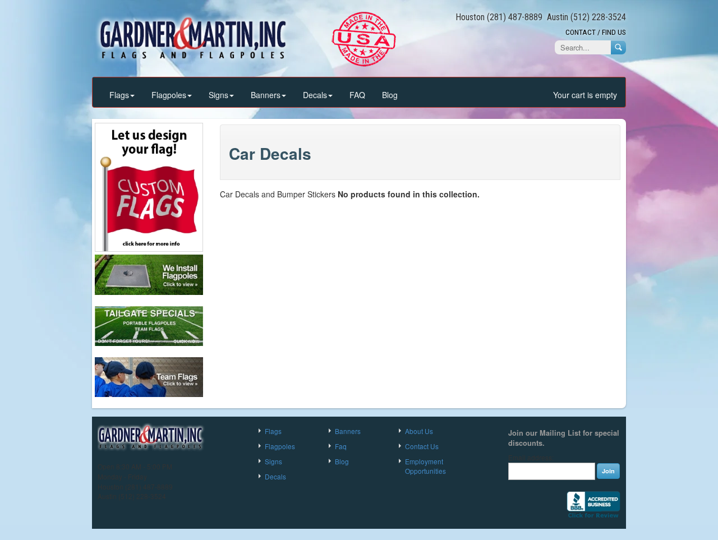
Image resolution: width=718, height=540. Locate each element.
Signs (218, 94)
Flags (119, 94)
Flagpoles (168, 94)
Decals (315, 94)
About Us (419, 431)
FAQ (357, 94)
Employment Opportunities (425, 466)
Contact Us (422, 446)
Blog (390, 94)
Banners (265, 94)
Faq (341, 446)
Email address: (531, 457)
